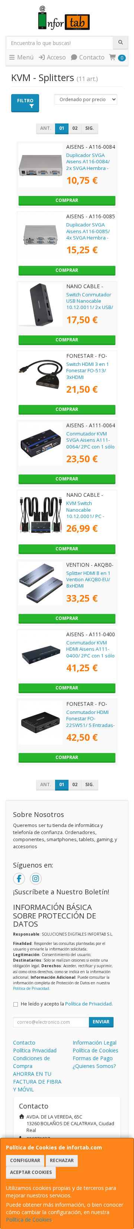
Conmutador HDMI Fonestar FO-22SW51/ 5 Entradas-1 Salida (90, 722)
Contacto (91, 57)
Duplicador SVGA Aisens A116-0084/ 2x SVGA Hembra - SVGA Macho (88, 165)
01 (61, 128)
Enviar (101, 1022)
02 (74, 128)
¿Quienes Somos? (94, 1065)
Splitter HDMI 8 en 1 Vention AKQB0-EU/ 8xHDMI (88, 579)
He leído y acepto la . (67, 1004)
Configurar (25, 1160)
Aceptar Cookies (31, 1172)
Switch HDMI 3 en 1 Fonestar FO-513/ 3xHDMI (87, 370)
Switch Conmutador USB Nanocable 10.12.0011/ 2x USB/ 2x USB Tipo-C (89, 304)
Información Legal (95, 1042)
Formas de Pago (93, 1058)
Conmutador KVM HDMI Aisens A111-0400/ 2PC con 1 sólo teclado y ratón (90, 652)
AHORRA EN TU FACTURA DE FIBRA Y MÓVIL (37, 1081)
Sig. (89, 128)
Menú (25, 57)
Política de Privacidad (31, 988)
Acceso (55, 57)
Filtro (25, 100)
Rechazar (62, 1160)
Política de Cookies (29, 1219)
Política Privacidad (35, 1050)
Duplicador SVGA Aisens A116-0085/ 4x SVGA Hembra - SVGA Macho (88, 234)
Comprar (66, 200)
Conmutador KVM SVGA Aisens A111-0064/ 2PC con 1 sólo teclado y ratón (90, 443)
